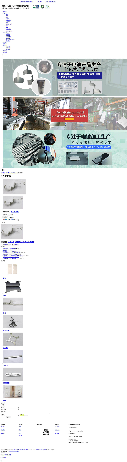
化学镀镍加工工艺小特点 (9, 251)
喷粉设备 (8, 38)
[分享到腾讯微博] (7, 219)
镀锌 (54, 1)
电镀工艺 (5, 43)
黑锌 (7, 22)
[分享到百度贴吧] (11, 219)
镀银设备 (8, 41)
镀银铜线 (5, 250)
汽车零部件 (8, 29)
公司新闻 (8, 46)
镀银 (52, 1)
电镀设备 (8, 34)
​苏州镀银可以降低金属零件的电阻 (11, 257)
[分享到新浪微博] (4, 219)
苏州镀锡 (18, 242)
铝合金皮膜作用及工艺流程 (9, 254)
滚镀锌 (46, 1)
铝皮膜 (7, 18)
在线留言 (5, 50)
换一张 (26, 415)
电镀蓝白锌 (8, 20)
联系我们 (5, 52)
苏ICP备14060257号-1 (14, 451)
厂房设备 (3, 430)
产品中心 (5, 13)
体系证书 (5, 42)
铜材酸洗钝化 (9, 31)
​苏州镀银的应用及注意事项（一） (11, 258)
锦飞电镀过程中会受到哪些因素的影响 (12, 252)
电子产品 (8, 28)
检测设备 (8, 35)
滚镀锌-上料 (8, 24)
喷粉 (7, 25)
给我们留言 (3, 457)
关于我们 (3, 426)
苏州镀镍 (24, 242)
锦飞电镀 (40, 1)
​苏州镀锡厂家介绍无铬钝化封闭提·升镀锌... (13, 255)
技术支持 (8, 49)
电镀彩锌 (8, 21)
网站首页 (5, 11)
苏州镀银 (31, 242)
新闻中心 (5, 45)
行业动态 (57, 430)
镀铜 (7, 27)
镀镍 (50, 1)
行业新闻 (8, 48)
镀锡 (7, 15)
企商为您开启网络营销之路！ (26, 1)
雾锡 (4, 313)
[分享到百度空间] (8, 219)
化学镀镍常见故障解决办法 (9, 248)
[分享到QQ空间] (5, 219)
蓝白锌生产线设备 (10, 39)
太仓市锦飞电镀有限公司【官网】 (21, 449)
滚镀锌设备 (8, 36)
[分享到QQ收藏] (9, 219)
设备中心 (5, 32)
